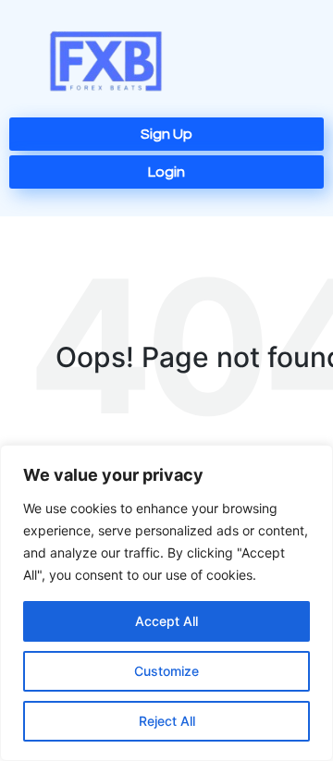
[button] (275, 62)
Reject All (167, 721)
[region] (166, 603)
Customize (166, 671)
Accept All (166, 621)
